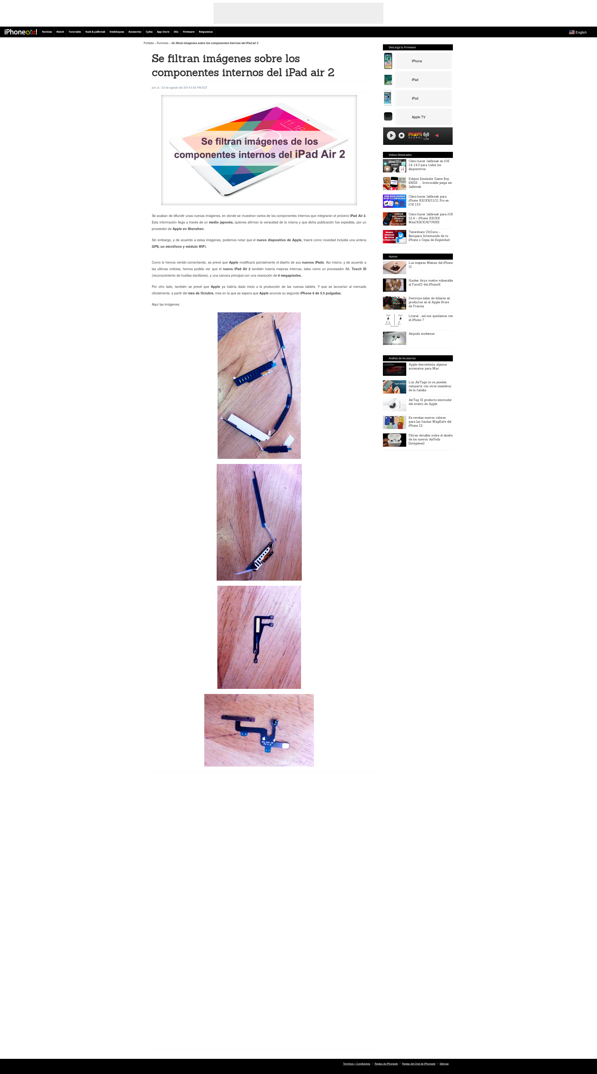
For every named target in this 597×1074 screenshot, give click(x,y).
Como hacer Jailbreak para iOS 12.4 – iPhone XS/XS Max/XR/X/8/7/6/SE (431, 218)
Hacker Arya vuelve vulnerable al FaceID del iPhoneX (431, 282)
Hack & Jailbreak (95, 31)
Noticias (47, 31)
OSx (176, 31)
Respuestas (206, 31)
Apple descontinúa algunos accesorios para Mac (428, 366)
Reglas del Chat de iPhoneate (418, 1063)
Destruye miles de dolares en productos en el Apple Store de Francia (429, 302)
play (391, 135)
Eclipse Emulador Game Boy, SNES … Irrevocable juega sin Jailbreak (430, 183)
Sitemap (444, 1063)
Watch (60, 31)
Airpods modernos (422, 334)
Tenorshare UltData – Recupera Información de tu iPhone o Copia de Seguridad (429, 236)
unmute (438, 135)
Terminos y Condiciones (356, 1063)
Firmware (188, 31)
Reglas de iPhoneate (386, 1063)
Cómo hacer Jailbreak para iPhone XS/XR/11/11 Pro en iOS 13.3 (429, 200)
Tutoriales (75, 31)
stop (401, 135)
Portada (149, 43)
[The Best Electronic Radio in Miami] (414, 136)
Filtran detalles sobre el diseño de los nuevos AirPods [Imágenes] (431, 439)
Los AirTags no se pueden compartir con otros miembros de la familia (430, 386)
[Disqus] (261, 850)
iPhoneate (21, 32)
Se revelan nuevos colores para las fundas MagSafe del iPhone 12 (430, 422)
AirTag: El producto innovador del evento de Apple (430, 402)
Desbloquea (117, 31)
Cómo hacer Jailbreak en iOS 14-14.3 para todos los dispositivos (429, 165)
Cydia (149, 31)
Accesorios (134, 31)
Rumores (162, 43)
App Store (163, 31)
